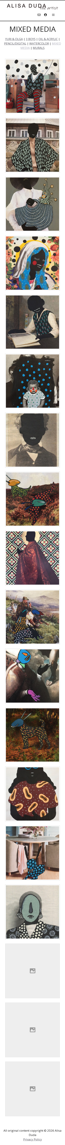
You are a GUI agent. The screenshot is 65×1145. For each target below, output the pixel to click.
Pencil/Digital (15, 43)
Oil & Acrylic (48, 39)
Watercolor (39, 43)
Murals (39, 48)
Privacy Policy (32, 1139)
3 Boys (31, 39)
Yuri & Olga (14, 39)
